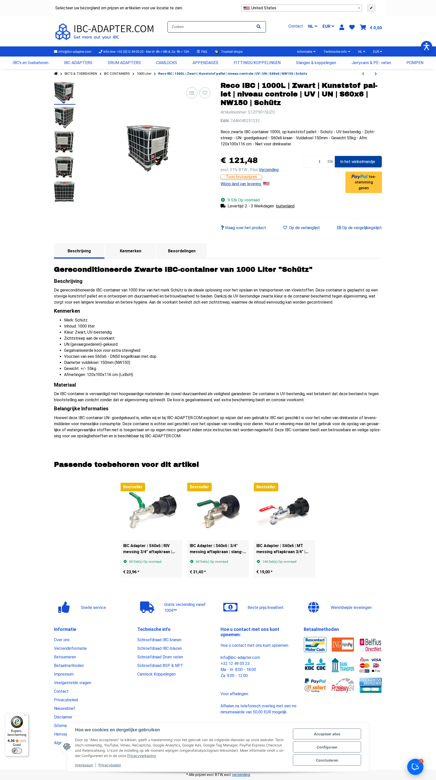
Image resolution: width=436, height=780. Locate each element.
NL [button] (311, 26)
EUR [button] (327, 26)
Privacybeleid (109, 765)
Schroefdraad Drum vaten (160, 657)
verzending (241, 775)
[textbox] (301, 8)
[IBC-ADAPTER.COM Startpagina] (105, 31)
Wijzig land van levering (241, 183)
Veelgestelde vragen (72, 682)
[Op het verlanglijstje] (204, 92)
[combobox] (301, 8)
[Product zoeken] (258, 27)
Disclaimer (63, 717)
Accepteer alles (327, 734)
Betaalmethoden (69, 665)
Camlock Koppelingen (156, 674)
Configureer (327, 747)
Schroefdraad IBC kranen (159, 639)
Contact (61, 691)
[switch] (17, 751)
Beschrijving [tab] (79, 251)
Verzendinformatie (70, 648)
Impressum (84, 765)
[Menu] (25, 716)
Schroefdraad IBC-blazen (159, 648)
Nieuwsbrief (64, 708)
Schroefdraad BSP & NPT (160, 665)
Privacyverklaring (141, 756)
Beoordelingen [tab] (182, 251)
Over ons (62, 639)
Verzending (269, 169)
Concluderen (327, 760)
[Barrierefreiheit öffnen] (426, 46)
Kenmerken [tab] (130, 251)
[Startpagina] (56, 73)
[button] (341, 27)
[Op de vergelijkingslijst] (191, 92)
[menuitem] (30, 63)
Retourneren (65, 657)
